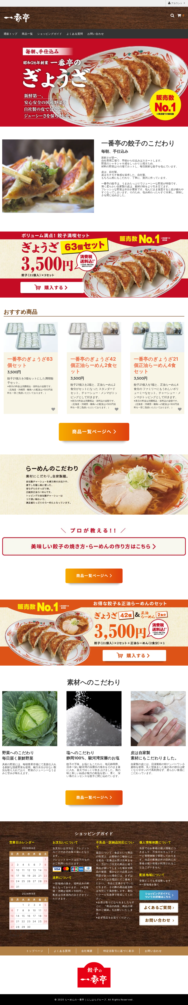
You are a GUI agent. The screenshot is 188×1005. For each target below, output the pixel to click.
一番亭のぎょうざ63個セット (30, 362)
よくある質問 (74, 33)
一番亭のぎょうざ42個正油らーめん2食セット (93, 365)
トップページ (34, 950)
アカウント (177, 3)
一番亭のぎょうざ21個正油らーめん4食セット (156, 365)
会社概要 (87, 950)
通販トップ (10, 33)
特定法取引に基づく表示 (118, 950)
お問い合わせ (95, 33)
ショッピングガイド (49, 33)
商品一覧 (27, 33)
